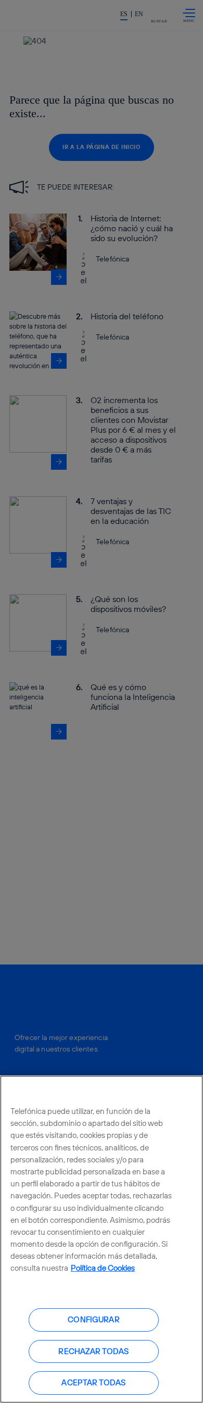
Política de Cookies (103, 1268)
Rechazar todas (93, 1351)
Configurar (94, 1319)
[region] (101, 1239)
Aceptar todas (93, 1382)
